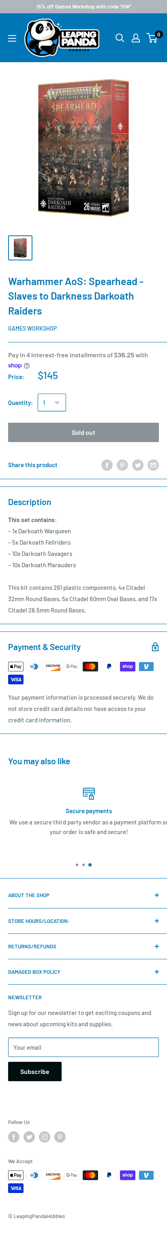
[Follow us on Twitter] (29, 1137)
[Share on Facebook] (107, 464)
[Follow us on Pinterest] (60, 1137)
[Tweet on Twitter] (137, 464)
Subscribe (34, 1071)
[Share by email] (153, 464)
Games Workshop (32, 328)
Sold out (83, 432)
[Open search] (120, 38)
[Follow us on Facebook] (13, 1137)
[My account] (136, 38)
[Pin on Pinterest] (122, 464)
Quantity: (20, 402)
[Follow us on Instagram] (44, 1137)
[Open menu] (12, 38)
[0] (152, 38)
